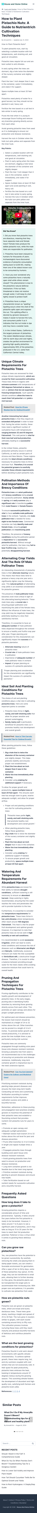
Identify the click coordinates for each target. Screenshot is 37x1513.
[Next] (31, 1419)
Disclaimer (22, 1503)
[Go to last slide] (6, 1419)
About (5, 1500)
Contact (11, 1500)
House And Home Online (25, 1507)
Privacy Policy (20, 1500)
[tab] (14, 1431)
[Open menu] (33, 4)
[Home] (2, 9)
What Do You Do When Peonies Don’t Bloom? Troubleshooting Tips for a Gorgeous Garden (17, 1464)
